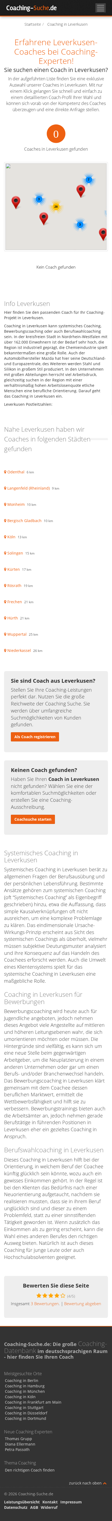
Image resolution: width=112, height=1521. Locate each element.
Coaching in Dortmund (25, 1418)
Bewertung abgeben (82, 1303)
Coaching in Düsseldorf (26, 1413)
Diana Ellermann (20, 1444)
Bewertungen (45, 1303)
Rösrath (14, 585)
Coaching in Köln (20, 1396)
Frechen (14, 601)
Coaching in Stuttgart (24, 1407)
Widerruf (49, 1507)
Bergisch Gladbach (24, 520)
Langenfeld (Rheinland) (28, 488)
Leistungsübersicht (22, 1501)
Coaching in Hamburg (25, 1385)
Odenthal (15, 471)
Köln (11, 536)
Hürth (12, 618)
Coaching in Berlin (21, 1380)
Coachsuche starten (32, 819)
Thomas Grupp (18, 1438)
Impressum (71, 1501)
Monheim (16, 504)
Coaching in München (25, 1391)
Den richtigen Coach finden (30, 1470)
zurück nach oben (86, 1483)
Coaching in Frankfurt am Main (33, 1402)
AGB (34, 1507)
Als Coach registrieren (34, 736)
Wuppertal (17, 634)
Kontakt (50, 1501)
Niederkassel (19, 650)
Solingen (15, 553)
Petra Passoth (17, 1449)
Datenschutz (15, 1507)
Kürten (13, 569)
